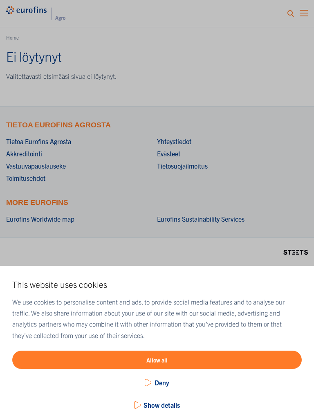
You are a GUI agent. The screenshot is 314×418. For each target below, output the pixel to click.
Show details (162, 405)
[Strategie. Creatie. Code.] (295, 251)
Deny (162, 382)
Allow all (157, 360)
